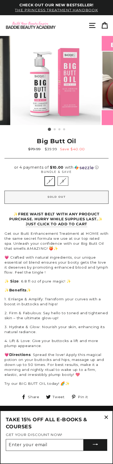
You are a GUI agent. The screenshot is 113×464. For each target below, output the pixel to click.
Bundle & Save (56, 172)
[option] (56, 8)
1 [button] (49, 129)
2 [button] (55, 129)
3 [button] (59, 129)
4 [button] (64, 129)
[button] (56, 167)
